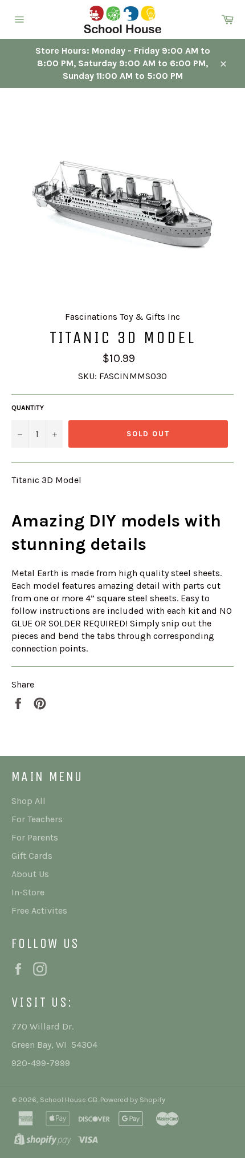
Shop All (28, 800)
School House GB (68, 1099)
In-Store (27, 892)
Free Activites (39, 910)
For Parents (34, 837)
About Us (30, 873)
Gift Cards (31, 855)
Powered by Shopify (132, 1099)
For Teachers (37, 819)
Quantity (27, 408)
